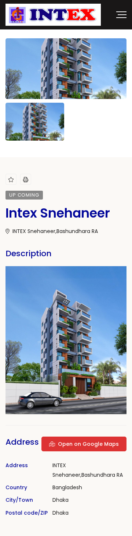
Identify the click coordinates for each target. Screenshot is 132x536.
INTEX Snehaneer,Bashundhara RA (54, 231)
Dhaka (60, 500)
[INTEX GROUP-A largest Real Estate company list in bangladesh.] (53, 15)
